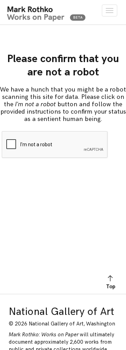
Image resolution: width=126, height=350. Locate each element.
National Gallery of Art (61, 311)
